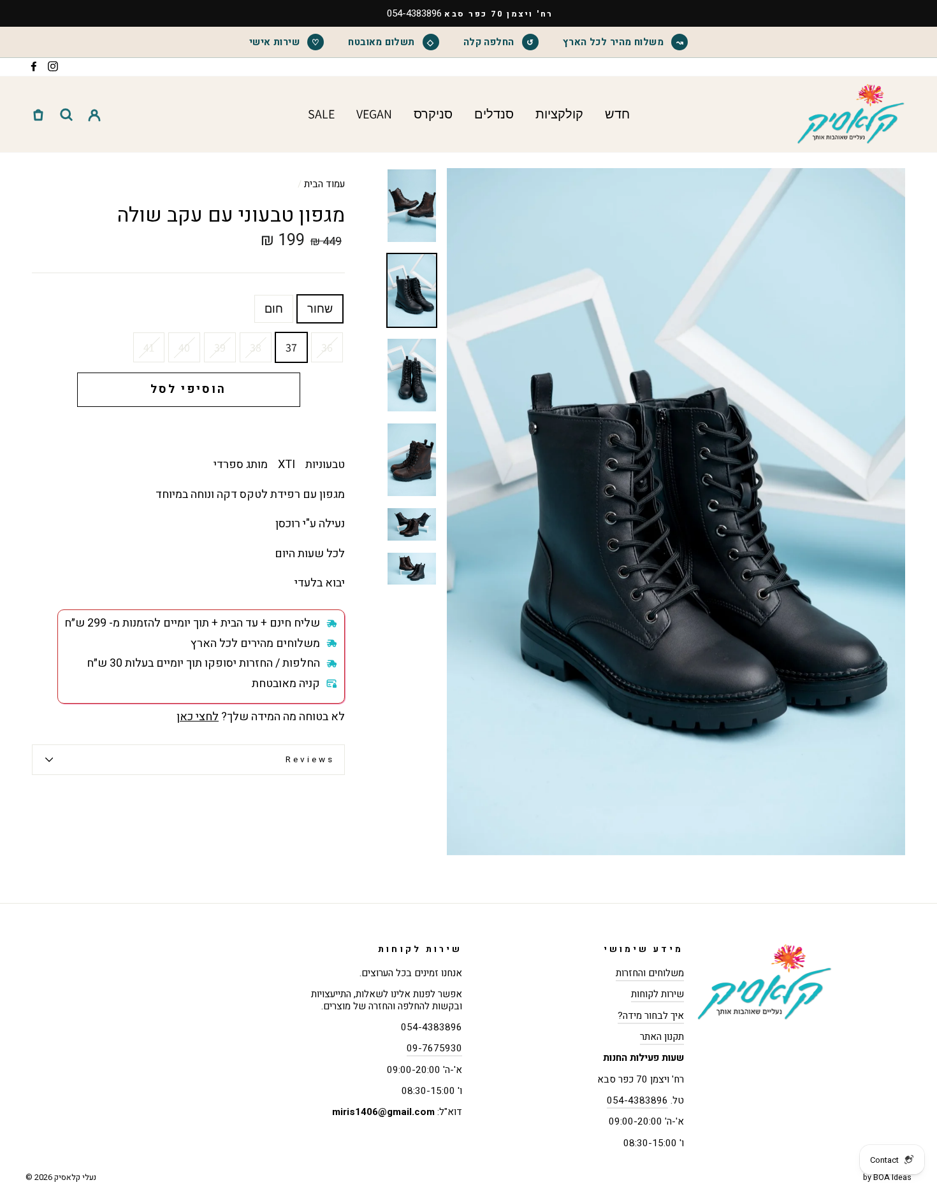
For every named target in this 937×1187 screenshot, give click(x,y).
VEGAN (374, 114)
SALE (321, 114)
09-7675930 (434, 1048)
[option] (468, 13)
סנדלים (494, 114)
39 (220, 347)
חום (274, 308)
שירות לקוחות (657, 994)
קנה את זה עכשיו (188, 429)
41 (148, 347)
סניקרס (433, 114)
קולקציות (559, 114)
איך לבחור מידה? (651, 1016)
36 (327, 347)
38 (255, 347)
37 (291, 347)
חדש (617, 114)
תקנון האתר (662, 1037)
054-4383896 (637, 1100)
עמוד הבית (324, 184)
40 (184, 347)
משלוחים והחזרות (650, 973)
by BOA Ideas (887, 1177)
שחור (320, 308)
